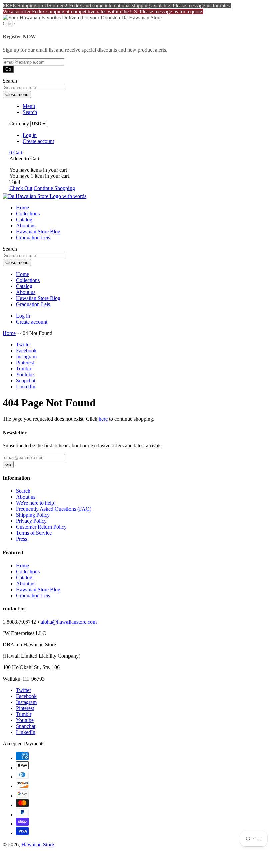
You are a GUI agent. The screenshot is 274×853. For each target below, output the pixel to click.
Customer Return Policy (41, 527)
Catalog (24, 219)
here (103, 419)
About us (25, 225)
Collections (28, 213)
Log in (30, 135)
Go (8, 69)
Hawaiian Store (37, 844)
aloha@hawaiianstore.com (69, 622)
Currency (19, 123)
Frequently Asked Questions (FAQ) (53, 509)
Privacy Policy (31, 521)
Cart (15, 152)
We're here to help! (36, 503)
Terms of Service (34, 533)
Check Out (20, 188)
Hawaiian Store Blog (38, 231)
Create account (38, 141)
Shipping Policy (33, 515)
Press (21, 539)
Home (22, 207)
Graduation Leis (33, 237)
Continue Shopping (54, 188)
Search (23, 491)
